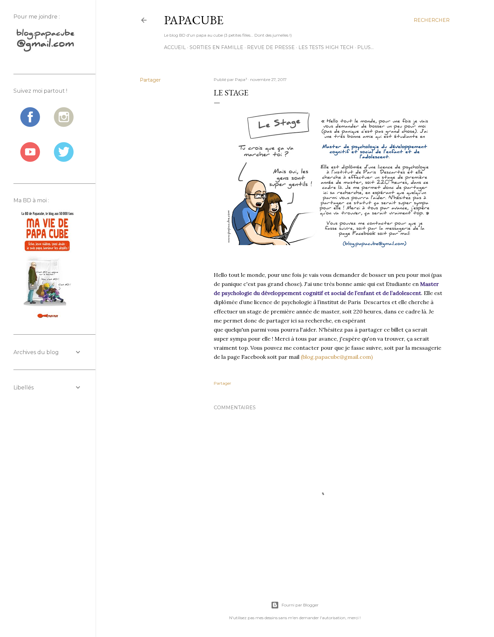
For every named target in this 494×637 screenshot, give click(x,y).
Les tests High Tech (326, 47)
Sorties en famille (216, 47)
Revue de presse (271, 47)
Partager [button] (150, 80)
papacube (193, 20)
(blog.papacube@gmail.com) (337, 356)
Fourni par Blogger (300, 604)
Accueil (175, 47)
